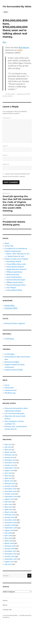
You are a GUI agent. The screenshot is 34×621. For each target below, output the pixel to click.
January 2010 (9, 486)
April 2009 (8, 509)
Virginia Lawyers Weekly (14, 370)
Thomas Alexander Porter (16, 285)
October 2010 (9, 465)
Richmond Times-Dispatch (15, 323)
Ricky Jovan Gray (12, 274)
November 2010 (10, 463)
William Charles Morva (14, 282)
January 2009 (10, 517)
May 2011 (8, 450)
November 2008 (11, 522)
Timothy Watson (10, 94)
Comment (7, 118)
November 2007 (10, 554)
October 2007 (10, 556)
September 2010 (11, 468)
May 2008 (8, 538)
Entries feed (9, 388)
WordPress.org (10, 393)
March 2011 (9, 452)
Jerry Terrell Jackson (14, 277)
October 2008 (10, 525)
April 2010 (8, 478)
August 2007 (9, 562)
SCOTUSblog (9, 339)
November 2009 (11, 491)
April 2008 (8, 541)
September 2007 (11, 559)
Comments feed (10, 390)
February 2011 (10, 455)
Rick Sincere (24, 47)
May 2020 (8, 444)
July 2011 (8, 447)
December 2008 (10, 520)
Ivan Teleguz (11, 287)
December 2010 (10, 460)
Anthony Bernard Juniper (15, 280)
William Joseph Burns (14, 272)
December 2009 (10, 489)
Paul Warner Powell (13, 261)
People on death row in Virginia (16, 259)
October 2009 (10, 494)
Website (6, 164)
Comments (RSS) (11, 308)
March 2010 (9, 481)
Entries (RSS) (10, 305)
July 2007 (8, 564)
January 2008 (9, 548)
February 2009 (10, 515)
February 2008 (10, 546)
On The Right (10, 354)
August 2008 (9, 530)
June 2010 (8, 473)
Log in (7, 385)
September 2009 (11, 496)
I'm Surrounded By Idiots (17, 6)
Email (5, 155)
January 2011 (9, 457)
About (7, 243)
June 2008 (8, 535)
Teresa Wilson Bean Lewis (16, 264)
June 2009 (8, 504)
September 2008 (11, 528)
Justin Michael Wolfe (14, 290)
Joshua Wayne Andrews (15, 267)
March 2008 (9, 543)
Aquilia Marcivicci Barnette (16, 269)
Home (5, 600)
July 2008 (8, 533)
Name (5, 146)
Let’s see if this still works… (15, 413)
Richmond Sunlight (12, 362)
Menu (6, 12)
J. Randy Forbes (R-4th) (15, 256)
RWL (4, 42)
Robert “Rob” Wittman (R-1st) (18, 254)
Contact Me (9, 246)
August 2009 (9, 499)
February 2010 (10, 483)
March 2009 (9, 512)
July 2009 (8, 502)
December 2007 (10, 551)
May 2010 (8, 476)
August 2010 (9, 470)
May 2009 (8, 507)
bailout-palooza (7, 96)
